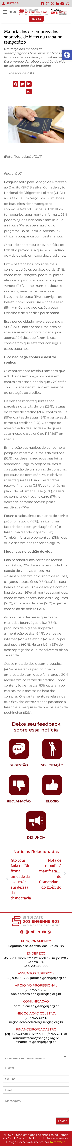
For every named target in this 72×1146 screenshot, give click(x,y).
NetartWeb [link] (57, 1142)
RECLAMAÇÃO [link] (19, 801)
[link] (67, 55)
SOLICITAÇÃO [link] (52, 765)
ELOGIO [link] (52, 801)
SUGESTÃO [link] (19, 765)
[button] (15, 84)
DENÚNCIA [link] (36, 837)
